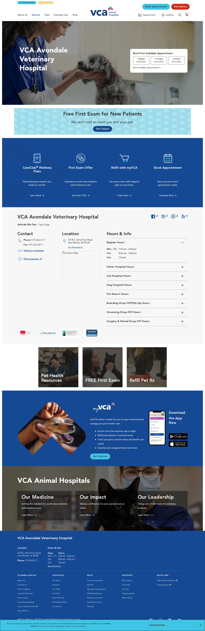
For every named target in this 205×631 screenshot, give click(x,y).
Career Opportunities (26, 607)
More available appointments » (147, 68)
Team (47, 15)
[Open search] (180, 15)
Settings (90, 606)
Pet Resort (47, 2)
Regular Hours (116, 242)
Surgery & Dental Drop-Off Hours (128, 321)
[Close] (200, 625)
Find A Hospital (23, 589)
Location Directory (25, 593)
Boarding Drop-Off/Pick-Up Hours (128, 303)
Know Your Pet (58, 598)
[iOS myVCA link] (178, 444)
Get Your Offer (79, 196)
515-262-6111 (38, 240)
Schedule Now (166, 196)
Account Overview (94, 580)
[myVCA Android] (178, 436)
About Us (22, 15)
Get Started (100, 456)
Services (36, 15)
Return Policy (127, 598)
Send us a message (34, 251)
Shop (75, 15)
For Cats (125, 589)
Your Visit (56, 593)
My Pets (90, 585)
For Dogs (126, 585)
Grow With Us (22, 611)
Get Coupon (102, 129)
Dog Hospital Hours (119, 285)
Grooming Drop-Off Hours (123, 312)
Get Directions (77, 247)
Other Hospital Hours (120, 267)
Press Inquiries (33, 259)
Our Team (56, 589)
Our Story (56, 580)
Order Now (122, 196)
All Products (127, 580)
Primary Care (28, 2)
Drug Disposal (164, 585)
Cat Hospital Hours (119, 276)
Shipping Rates (128, 593)
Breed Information (59, 602)
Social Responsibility (25, 602)
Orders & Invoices (94, 602)
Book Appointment (156, 7)
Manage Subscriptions (96, 589)
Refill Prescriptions (94, 593)
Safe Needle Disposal (166, 581)
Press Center (22, 598)
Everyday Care (61, 15)
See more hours (54, 566)
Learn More (35, 196)
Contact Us (21, 585)
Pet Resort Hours (118, 294)
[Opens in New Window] (154, 216)
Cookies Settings (157, 625)
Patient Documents (95, 598)
